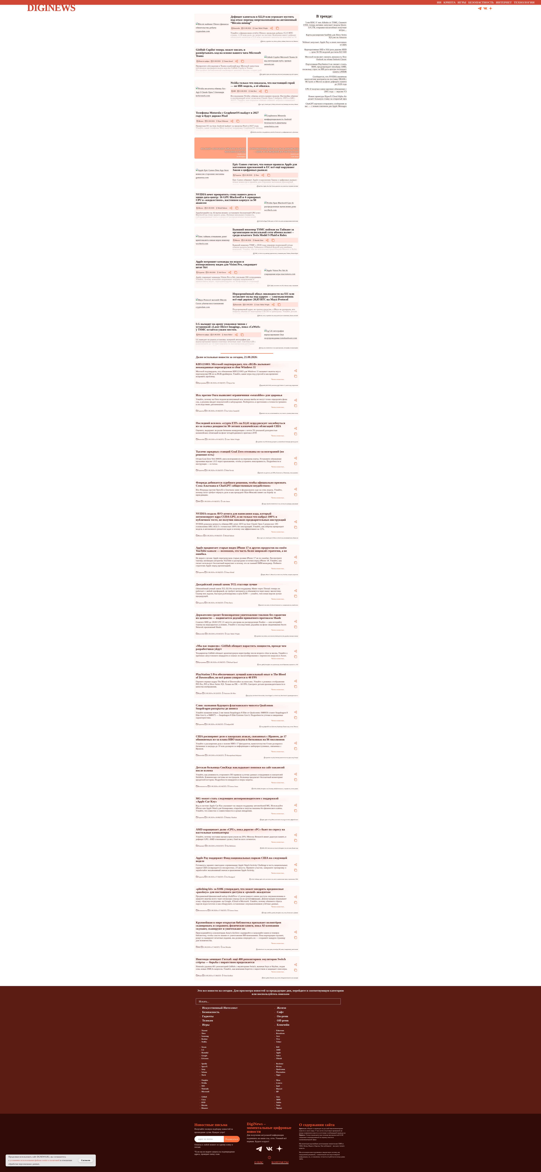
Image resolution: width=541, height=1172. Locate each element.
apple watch (262, 879)
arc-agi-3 (262, 104)
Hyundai (204, 1053)
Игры (462, 2)
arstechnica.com (260, 132)
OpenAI (268, 504)
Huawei (279, 1089)
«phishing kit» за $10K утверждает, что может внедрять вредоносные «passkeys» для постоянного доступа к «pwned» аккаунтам (240, 890)
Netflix (204, 1042)
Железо (201, 121)
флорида (289, 504)
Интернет (504, 2)
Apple (264, 186)
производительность (293, 695)
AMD (262, 848)
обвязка (296, 104)
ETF (266, 441)
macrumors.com (277, 285)
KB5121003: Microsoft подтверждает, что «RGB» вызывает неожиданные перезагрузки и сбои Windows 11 (233, 366)
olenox (275, 41)
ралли (296, 441)
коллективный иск (274, 413)
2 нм (262, 726)
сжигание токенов (293, 636)
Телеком (207, 1020)
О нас (258, 1162)
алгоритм (290, 574)
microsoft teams (273, 74)
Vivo (278, 1039)
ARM (278, 1100)
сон (280, 413)
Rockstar (279, 1064)
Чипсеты (296, 726)
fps (248, 695)
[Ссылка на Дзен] (490, 9)
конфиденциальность (287, 132)
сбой (297, 664)
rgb (278, 385)
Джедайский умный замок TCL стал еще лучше (226, 584)
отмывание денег (282, 253)
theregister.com (268, 664)
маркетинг (295, 574)
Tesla (278, 1105)
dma (268, 186)
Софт (280, 1012)
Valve (278, 1056)
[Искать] (501, 8)
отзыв (291, 472)
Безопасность (202, 786)
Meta (278, 1080)
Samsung (205, 1036)
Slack (203, 1075)
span (272, 221)
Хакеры (296, 757)
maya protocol (277, 315)
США (296, 879)
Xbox (203, 1033)
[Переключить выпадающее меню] (537, 2)
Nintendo (272, 978)
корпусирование (279, 348)
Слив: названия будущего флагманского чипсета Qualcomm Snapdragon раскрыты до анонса (234, 707)
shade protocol (278, 636)
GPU (266, 848)
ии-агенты (291, 104)
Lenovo (279, 1083)
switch (278, 978)
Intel (269, 848)
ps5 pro (251, 695)
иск (286, 504)
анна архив (269, 949)
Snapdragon (280, 726)
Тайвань (288, 253)
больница (271, 788)
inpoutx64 (263, 385)
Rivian (278, 1066)
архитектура (276, 664)
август (275, 879)
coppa (264, 504)
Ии (439, 2)
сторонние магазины (293, 186)
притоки (293, 441)
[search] (343, 1001)
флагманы (295, 132)
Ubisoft (279, 1058)
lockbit (254, 788)
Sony (203, 1069)
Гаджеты (238, 175)
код (290, 74)
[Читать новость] (213, 27)
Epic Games (272, 186)
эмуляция (295, 978)
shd (283, 636)
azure (260, 664)
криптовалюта (273, 253)
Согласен (85, 1160)
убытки (291, 315)
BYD (203, 1102)
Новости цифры (204, 61)
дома (282, 221)
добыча (279, 41)
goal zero (268, 472)
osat (264, 348)
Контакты (280, 1162)
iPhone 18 (273, 574)
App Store (260, 186)
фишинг (296, 912)
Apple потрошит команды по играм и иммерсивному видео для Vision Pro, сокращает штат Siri (226, 264)
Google (265, 912)
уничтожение (294, 949)
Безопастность (481, 2)
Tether (278, 1042)
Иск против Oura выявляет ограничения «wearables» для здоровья (239, 395)
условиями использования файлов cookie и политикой (34, 1160)
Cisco (203, 1100)
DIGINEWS (51, 7)
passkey (273, 912)
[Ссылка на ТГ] (256, 1148)
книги (282, 949)
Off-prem (283, 1020)
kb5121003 (268, 385)
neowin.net (280, 74)
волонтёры (275, 949)
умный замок (295, 605)
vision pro (286, 285)
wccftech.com (277, 221)
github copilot (266, 74)
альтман (283, 504)
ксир (292, 757)
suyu (276, 978)
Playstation (280, 1072)
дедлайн (287, 636)
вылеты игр (288, 385)
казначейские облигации (284, 441)
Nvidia (273, 104)
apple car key (268, 819)
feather (265, 636)
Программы (202, 383)
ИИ (234, 91)
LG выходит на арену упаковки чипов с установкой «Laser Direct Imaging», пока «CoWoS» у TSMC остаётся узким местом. (228, 326)
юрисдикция (295, 504)
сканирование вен (286, 605)
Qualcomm (274, 726)
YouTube (285, 574)
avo (264, 538)
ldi (261, 348)
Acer (278, 1036)
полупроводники (294, 348)
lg (262, 348)
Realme (204, 1039)
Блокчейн (236, 28)
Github (204, 1097)
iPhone (273, 819)
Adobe (278, 1102)
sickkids (258, 788)
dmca (264, 978)
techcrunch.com (279, 104)
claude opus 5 (268, 104)
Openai (279, 1108)
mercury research (274, 848)
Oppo (278, 1075)
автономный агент (287, 538)
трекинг (289, 413)
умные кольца (294, 413)
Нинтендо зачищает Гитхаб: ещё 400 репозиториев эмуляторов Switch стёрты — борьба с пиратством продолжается (241, 961)
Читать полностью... (278, 379)
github (263, 664)
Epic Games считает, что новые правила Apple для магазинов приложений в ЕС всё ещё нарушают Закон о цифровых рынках (265, 167)
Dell (277, 1047)
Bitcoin (263, 41)
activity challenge (255, 879)
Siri (283, 285)
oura (269, 413)
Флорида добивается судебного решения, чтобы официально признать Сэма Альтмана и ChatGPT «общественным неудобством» (241, 484)
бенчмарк (285, 104)
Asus (278, 1097)
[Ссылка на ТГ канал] (480, 8)
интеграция (286, 74)
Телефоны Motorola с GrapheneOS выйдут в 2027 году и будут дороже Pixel (227, 114)
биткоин (269, 441)
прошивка (295, 472)
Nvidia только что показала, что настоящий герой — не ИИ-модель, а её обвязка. (263, 84)
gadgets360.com (267, 726)
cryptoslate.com (269, 41)
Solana (204, 1072)
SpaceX (204, 1066)
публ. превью (294, 74)
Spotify (204, 1064)
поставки (289, 848)
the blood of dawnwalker (259, 695)
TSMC (256, 253)
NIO (203, 1086)
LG (202, 1050)
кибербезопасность (278, 788)
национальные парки (282, 879)
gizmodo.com (264, 413)
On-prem (282, 1016)
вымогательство (284, 757)
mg (284, 819)
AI (261, 74)
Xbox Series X (284, 695)
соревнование (291, 879)
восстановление (285, 315)
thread (273, 605)
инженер (267, 253)
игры (290, 285)
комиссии (285, 186)
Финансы (296, 41)
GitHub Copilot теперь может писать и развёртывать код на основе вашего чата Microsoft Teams (228, 52)
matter (268, 605)
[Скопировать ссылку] (277, 28)
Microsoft (205, 1092)
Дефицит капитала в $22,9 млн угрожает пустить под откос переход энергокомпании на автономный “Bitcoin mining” (264, 19)
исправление (295, 385)
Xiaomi (204, 1030)
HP (277, 1092)
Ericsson (204, 1058)
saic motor (287, 819)
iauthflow (269, 912)
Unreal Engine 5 (269, 695)
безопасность (278, 132)
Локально (201, 846)
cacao (264, 315)
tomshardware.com (270, 348)
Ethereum (280, 1030)
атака (285, 912)
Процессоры (286, 726)
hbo (274, 757)
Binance (204, 1108)
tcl (270, 605)
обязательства (289, 41)
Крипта (449, 2)
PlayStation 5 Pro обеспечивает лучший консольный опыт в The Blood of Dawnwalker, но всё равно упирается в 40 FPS (241, 676)
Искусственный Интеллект (220, 1007)
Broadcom (280, 1033)
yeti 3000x (273, 472)
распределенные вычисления (291, 221)
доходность (275, 441)
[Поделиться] (271, 28)
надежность (292, 664)
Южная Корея (294, 253)
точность (284, 413)
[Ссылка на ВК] (485, 8)
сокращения (295, 285)
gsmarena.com (279, 186)
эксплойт (296, 315)
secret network (271, 636)
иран (290, 757)
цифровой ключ (294, 819)
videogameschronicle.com (287, 978)
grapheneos (267, 132)
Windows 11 (282, 385)
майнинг (283, 41)
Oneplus (204, 1080)
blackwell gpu (263, 221)
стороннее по (287, 788)
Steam (203, 1047)
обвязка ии (295, 538)
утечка (291, 726)
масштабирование (284, 664)
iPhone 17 (268, 574)
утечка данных (294, 788)
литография (287, 348)
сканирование (287, 949)
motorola (272, 132)
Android (254, 132)
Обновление (286, 472)
